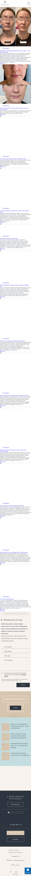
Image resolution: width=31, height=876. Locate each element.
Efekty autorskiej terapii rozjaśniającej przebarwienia (12, 505)
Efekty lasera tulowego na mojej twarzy (9, 238)
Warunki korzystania (14, 680)
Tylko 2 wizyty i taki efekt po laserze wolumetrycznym (12, 341)
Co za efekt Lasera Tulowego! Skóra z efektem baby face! (13, 158)
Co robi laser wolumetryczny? (7, 599)
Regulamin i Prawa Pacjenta (15, 852)
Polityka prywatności (14, 850)
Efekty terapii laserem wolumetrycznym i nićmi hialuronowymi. (14, 395)
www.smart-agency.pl (19, 860)
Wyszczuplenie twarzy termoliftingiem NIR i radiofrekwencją (14, 552)
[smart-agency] (15, 863)
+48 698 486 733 (16, 824)
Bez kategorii (6, 48)
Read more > (3, 63)
